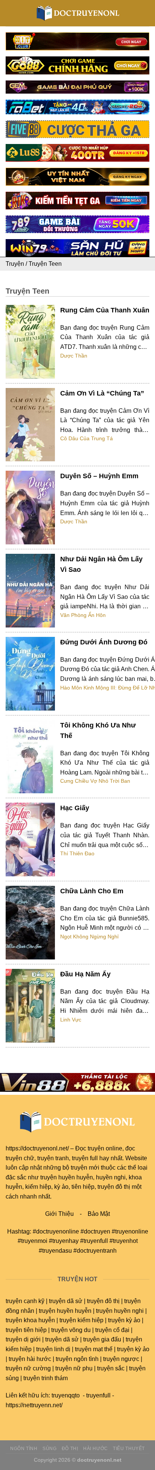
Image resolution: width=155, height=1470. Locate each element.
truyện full (85, 1158)
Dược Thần (73, 356)
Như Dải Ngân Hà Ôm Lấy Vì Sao (101, 564)
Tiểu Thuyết (129, 1448)
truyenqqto (66, 1395)
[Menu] (10, 13)
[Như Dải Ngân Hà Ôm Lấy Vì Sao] (30, 590)
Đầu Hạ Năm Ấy (85, 974)
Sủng (49, 1448)
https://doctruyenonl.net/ (37, 1148)
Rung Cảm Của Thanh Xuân (104, 310)
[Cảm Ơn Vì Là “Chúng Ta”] (30, 425)
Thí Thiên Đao (77, 853)
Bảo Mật (99, 1214)
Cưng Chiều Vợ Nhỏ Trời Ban (95, 781)
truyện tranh (53, 1158)
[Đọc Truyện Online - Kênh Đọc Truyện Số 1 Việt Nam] (78, 13)
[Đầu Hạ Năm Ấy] (30, 1006)
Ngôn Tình (24, 1448)
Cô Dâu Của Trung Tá (86, 438)
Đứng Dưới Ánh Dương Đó (103, 642)
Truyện (15, 264)
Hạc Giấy (74, 808)
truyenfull (98, 1395)
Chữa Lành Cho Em (91, 891)
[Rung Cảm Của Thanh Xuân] (30, 342)
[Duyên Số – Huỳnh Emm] (30, 507)
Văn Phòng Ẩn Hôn (83, 615)
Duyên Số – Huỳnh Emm (99, 476)
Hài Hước (95, 1448)
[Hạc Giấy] (30, 839)
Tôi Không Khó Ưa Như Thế (98, 730)
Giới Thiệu (59, 1214)
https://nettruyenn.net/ (34, 1405)
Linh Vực (70, 1020)
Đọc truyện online (98, 1148)
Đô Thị (70, 1448)
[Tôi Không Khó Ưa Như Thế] (30, 757)
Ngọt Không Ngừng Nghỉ (89, 937)
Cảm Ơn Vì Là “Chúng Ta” (102, 393)
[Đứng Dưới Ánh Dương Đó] (30, 674)
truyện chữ (20, 1158)
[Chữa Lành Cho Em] (30, 922)
